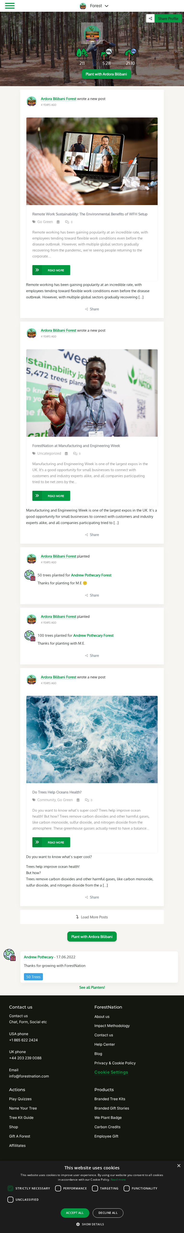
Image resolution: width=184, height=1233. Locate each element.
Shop (13, 1127)
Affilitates (17, 1145)
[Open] (10, 6)
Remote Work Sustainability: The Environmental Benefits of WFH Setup (90, 214)
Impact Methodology (112, 1025)
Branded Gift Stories (111, 1108)
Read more (118, 1179)
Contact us (103, 1035)
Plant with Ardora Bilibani (106, 74)
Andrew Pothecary (38, 956)
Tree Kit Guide (21, 1117)
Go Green (45, 221)
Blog (98, 1053)
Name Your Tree (23, 1108)
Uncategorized (49, 453)
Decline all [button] (108, 1213)
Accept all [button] (75, 1213)
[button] (92, 1224)
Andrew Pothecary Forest (91, 575)
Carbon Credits (107, 1127)
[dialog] (92, 1197)
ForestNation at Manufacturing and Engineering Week (76, 445)
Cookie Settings (111, 1072)
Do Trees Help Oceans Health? (56, 792)
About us (101, 1016)
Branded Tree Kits (109, 1099)
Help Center (104, 1044)
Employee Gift (106, 1136)
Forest (95, 5)
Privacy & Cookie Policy (115, 1063)
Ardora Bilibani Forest (58, 98)
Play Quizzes (20, 1099)
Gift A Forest (19, 1136)
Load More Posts (94, 917)
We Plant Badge (108, 1117)
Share (94, 309)
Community (46, 799)
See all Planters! (92, 987)
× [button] (178, 1166)
